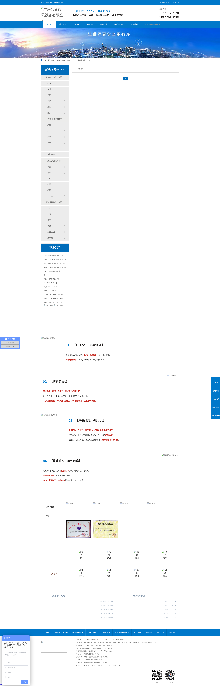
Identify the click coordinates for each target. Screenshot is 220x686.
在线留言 (176, 2)
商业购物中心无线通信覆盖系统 (55, 614)
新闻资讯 (149, 632)
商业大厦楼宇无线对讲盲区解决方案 (57, 610)
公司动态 (46, 596)
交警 (49, 89)
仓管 (49, 214)
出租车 (50, 196)
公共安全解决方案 (54, 77)
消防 (49, 101)
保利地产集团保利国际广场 (134, 601)
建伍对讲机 (92, 632)
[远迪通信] (52, 14)
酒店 (49, 208)
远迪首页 (47, 632)
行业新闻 (126, 596)
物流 (49, 190)
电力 (90, 60)
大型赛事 (51, 154)
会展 (49, 226)
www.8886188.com (55, 302)
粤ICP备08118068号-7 (119, 639)
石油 (49, 125)
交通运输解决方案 (54, 161)
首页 (52, 60)
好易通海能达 (77, 632)
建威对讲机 (105, 632)
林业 (49, 143)
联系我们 (172, 632)
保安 (49, 220)
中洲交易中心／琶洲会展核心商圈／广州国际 (140, 605)
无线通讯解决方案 (63, 60)
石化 (49, 131)
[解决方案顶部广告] (110, 43)
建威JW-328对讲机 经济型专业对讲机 (57, 601)
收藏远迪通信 (164, 2)
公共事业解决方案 (79, 60)
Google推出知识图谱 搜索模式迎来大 (137, 614)
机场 (49, 184)
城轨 (49, 173)
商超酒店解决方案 (54, 202)
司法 (49, 95)
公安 (49, 83)
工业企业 (51, 232)
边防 (49, 107)
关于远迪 (160, 632)
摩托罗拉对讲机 (61, 632)
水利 (49, 137)
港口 (49, 178)
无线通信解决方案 (122, 632)
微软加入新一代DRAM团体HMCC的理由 (138, 618)
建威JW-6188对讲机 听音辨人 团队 (56, 605)
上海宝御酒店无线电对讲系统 (134, 610)
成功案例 (137, 632)
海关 (49, 113)
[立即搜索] (170, 24)
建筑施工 (51, 238)
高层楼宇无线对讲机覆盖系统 (54, 618)
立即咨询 (54, 574)
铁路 (49, 167)
